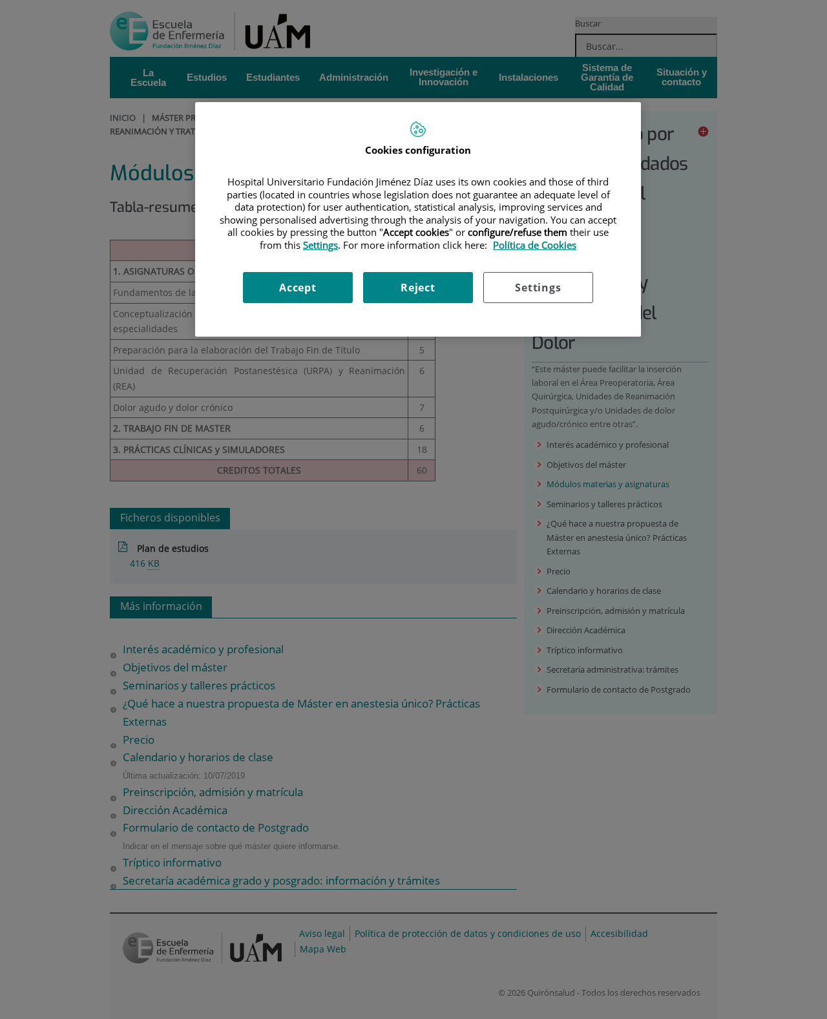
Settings (538, 287)
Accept (298, 287)
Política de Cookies (534, 244)
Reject (418, 287)
